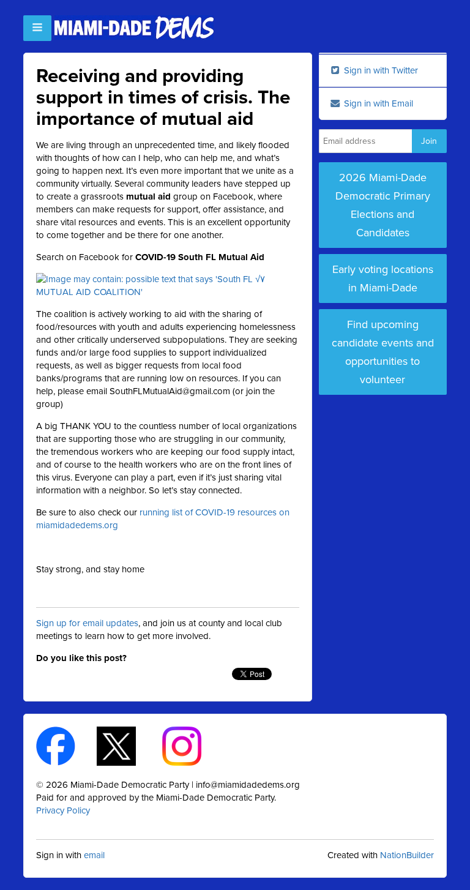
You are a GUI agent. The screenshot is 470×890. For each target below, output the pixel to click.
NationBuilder (407, 855)
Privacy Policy (63, 810)
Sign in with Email (377, 103)
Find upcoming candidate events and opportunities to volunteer (383, 352)
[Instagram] (192, 745)
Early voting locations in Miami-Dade (382, 278)
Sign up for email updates (87, 623)
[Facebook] (66, 745)
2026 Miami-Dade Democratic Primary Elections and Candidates (382, 205)
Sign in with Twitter (379, 70)
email (94, 855)
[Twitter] (127, 745)
